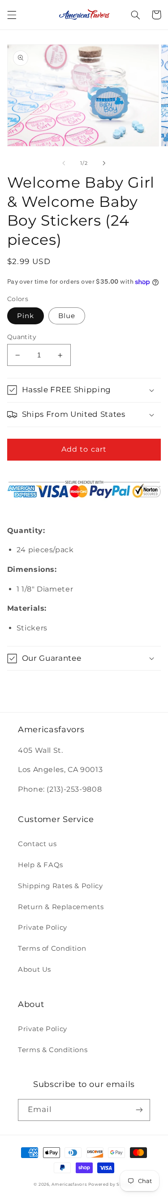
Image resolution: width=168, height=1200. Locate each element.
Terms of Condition (52, 948)
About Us (34, 969)
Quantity (21, 336)
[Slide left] (63, 163)
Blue (66, 316)
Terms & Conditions (52, 1050)
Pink (25, 316)
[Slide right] (104, 163)
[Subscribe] (139, 1110)
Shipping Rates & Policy (60, 886)
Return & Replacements (60, 907)
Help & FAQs (40, 865)
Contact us (37, 844)
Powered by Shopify (111, 1184)
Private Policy (42, 927)
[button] (11, 14)
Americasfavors (69, 1184)
